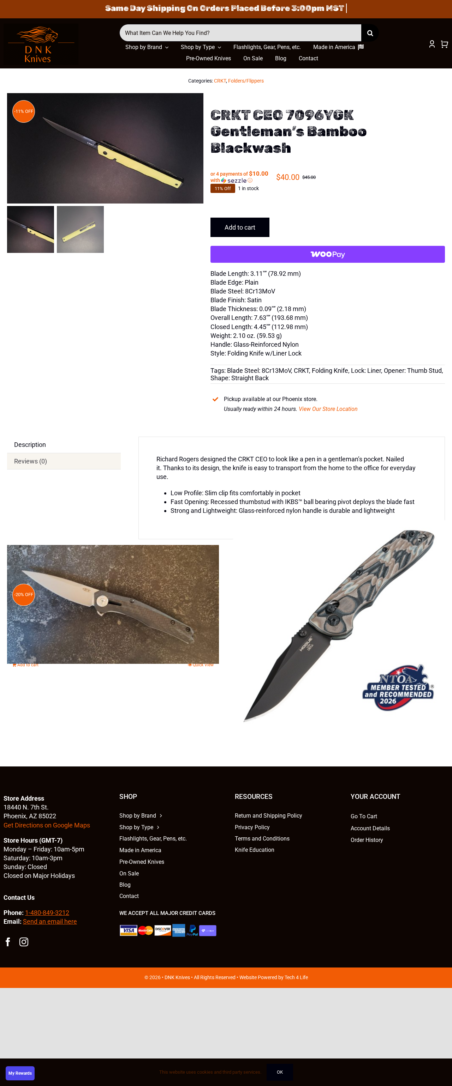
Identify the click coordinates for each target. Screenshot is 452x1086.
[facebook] (8, 942)
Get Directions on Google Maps (47, 825)
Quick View (203, 664)
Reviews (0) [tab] (30, 461)
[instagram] (23, 942)
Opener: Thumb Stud (413, 370)
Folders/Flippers (246, 81)
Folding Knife (330, 370)
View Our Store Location (328, 409)
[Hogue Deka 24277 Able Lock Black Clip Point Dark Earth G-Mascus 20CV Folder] (339, 626)
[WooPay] (327, 254)
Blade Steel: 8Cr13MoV (259, 370)
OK (280, 1072)
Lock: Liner (366, 370)
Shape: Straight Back (239, 378)
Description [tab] (30, 444)
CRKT (220, 81)
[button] (243, 177)
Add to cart (240, 227)
